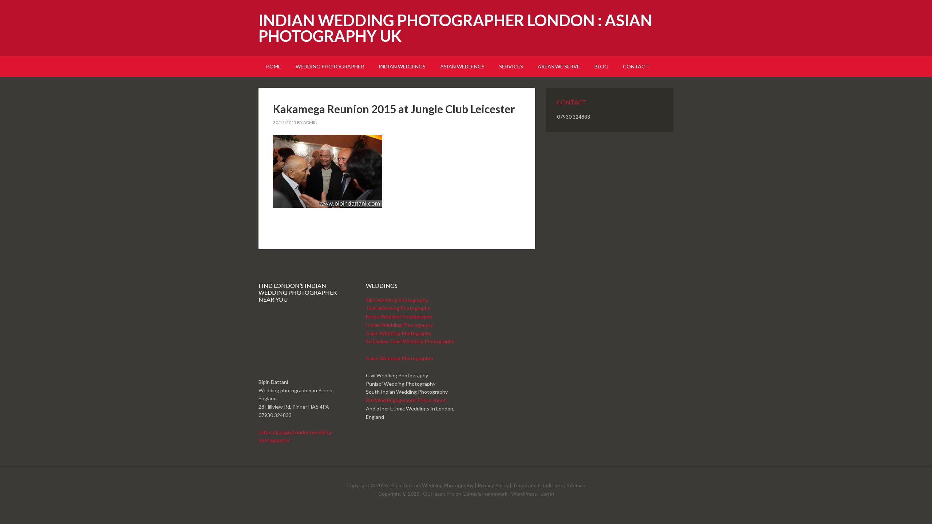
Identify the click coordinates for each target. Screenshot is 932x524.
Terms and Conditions (538, 485)
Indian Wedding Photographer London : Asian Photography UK (455, 28)
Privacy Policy (493, 485)
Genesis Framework (485, 494)
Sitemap (576, 485)
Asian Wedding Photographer (400, 358)
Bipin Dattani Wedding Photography (432, 485)
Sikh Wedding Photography (397, 300)
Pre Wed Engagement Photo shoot (406, 400)
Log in (547, 494)
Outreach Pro (438, 494)
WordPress (524, 494)
